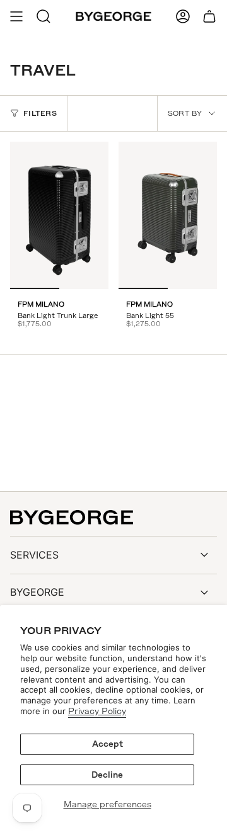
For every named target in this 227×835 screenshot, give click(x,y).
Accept (107, 744)
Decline (107, 775)
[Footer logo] (71, 517)
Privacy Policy (97, 711)
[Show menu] (16, 16)
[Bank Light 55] (168, 215)
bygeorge (37, 592)
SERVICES (34, 554)
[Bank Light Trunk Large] (59, 215)
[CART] (209, 16)
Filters (40, 113)
